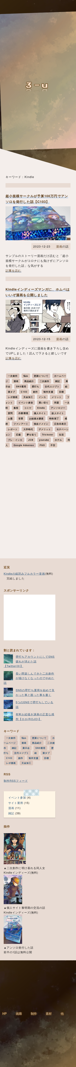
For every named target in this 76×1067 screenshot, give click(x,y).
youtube (44, 439)
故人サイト (58, 413)
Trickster (47, 434)
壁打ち (35, 386)
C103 (24, 391)
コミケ (28, 407)
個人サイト (40, 413)
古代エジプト (52, 386)
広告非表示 (60, 423)
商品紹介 (29, 381)
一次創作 (13, 375)
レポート (13, 429)
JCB (30, 439)
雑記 (57, 381)
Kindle (41, 407)
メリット (56, 397)
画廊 (19, 1013)
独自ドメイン (41, 423)
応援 (18, 434)
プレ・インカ (15, 439)
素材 (48, 1013)
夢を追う (31, 434)
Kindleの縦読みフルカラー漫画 (24, 573)
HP (4, 1013)
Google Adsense (24, 445)
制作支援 (48, 391)
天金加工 (28, 397)
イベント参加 (25, 402)
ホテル (58, 439)
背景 (20, 418)
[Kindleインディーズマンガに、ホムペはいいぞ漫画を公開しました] (38, 331)
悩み (25, 375)
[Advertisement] (29, 617)
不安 (53, 445)
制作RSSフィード (16, 781)
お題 (10, 418)
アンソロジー (58, 407)
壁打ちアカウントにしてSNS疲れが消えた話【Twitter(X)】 (29, 661)
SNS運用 (21, 386)
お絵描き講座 (36, 418)
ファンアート (21, 423)
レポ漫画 (13, 397)
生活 (61, 434)
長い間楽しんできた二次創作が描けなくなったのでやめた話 (29, 678)
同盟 (56, 402)
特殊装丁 (54, 418)
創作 (35, 391)
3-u (38, 85)
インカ (42, 397)
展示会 (26, 748)
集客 (16, 407)
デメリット (45, 429)
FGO (42, 445)
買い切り (43, 402)
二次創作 (44, 381)
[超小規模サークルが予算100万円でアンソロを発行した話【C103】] (38, 239)
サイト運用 (15, 803)
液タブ (11, 391)
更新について (41, 375)
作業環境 (23, 413)
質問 (10, 413)
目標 (61, 391)
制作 (33, 1013)
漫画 (59, 246)
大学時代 (28, 429)
